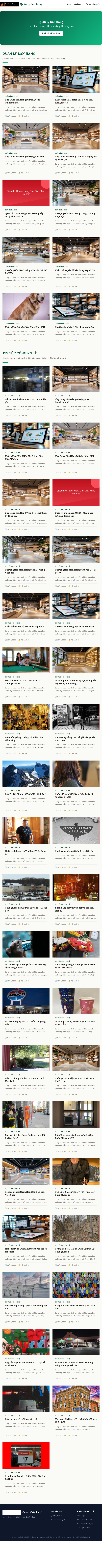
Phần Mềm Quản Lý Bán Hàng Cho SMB (25, 327)
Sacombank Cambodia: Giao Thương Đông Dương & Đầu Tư (74, 1364)
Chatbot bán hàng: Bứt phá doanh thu (74, 327)
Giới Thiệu (81, 1516)
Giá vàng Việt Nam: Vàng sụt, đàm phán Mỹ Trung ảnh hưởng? (75, 682)
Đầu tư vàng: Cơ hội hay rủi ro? (21, 1419)
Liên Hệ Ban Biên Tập (85, 1528)
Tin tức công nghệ (93, 4)
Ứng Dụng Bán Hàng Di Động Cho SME (25, 156)
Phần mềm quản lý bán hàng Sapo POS (75, 270)
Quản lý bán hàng (74, 4)
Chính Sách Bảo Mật (85, 1520)
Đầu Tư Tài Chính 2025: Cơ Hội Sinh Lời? (25, 794)
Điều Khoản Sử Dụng (85, 1524)
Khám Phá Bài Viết (51, 33)
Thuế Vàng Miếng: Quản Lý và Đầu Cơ (74, 851)
